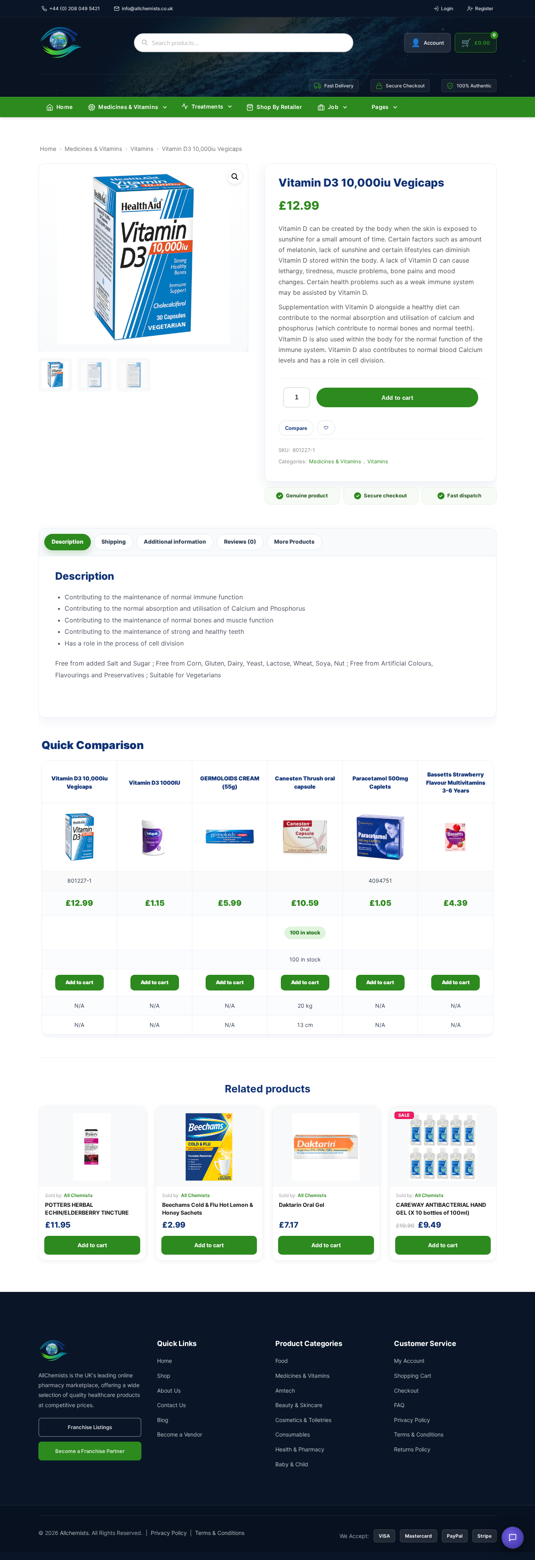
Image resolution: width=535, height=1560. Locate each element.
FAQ (399, 1405)
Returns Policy (412, 1449)
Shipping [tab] (113, 541)
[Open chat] (512, 1537)
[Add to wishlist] (326, 427)
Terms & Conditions (418, 1434)
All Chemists (78, 1195)
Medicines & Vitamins (128, 106)
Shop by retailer (279, 106)
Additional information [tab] (175, 541)
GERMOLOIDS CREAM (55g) (229, 782)
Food (281, 1360)
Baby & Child (291, 1464)
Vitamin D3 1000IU (154, 782)
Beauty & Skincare (298, 1405)
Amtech (285, 1390)
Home (64, 106)
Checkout (406, 1390)
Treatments (207, 106)
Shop (163, 1375)
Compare (296, 428)
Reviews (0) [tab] (240, 541)
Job (333, 106)
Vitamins (142, 148)
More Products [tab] (294, 541)
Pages (380, 106)
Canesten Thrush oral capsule (305, 782)
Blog (162, 1420)
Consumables (292, 1434)
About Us (169, 1390)
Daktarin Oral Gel (301, 1204)
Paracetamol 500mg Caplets (380, 782)
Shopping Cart (412, 1375)
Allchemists (74, 1532)
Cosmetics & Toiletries (303, 1420)
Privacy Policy (412, 1420)
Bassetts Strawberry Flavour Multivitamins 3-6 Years (455, 782)
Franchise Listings (90, 1427)
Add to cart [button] (79, 982)
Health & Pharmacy (299, 1449)
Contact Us (171, 1405)
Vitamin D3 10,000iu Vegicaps (79, 782)
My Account (409, 1360)
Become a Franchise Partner (90, 1451)
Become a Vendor (179, 1434)
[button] (235, 177)
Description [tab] (67, 541)
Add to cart (397, 397)
